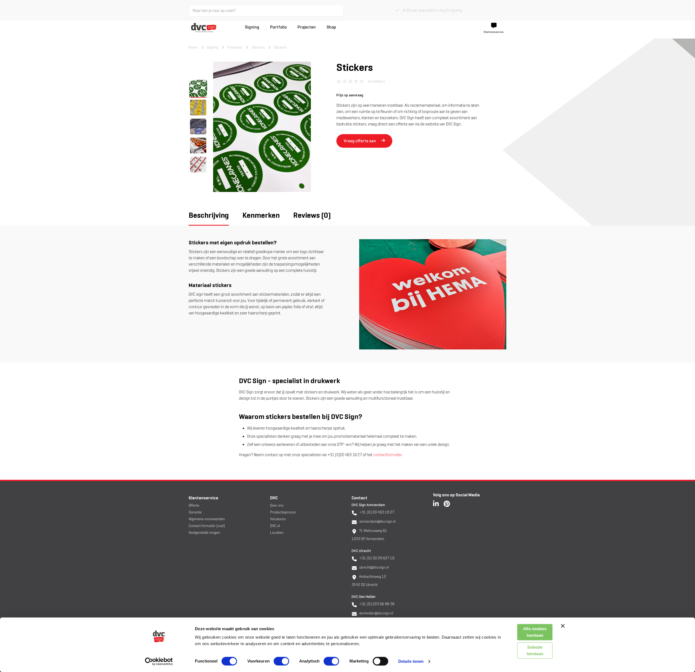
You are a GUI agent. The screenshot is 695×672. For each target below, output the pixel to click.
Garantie (195, 512)
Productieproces (283, 512)
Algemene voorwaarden (207, 519)
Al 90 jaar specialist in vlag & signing (430, 10)
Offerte (194, 505)
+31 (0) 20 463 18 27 (376, 512)
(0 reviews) (376, 81)
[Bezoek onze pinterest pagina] (447, 503)
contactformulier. (388, 454)
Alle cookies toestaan (534, 632)
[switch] (281, 661)
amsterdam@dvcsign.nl (377, 521)
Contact (359, 497)
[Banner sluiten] (563, 626)
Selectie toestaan (535, 650)
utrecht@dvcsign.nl (373, 567)
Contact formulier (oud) (207, 525)
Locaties (276, 532)
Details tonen (411, 661)
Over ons (277, 505)
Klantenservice (203, 497)
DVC (274, 497)
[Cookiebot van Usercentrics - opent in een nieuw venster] (159, 661)
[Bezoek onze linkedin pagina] (436, 503)
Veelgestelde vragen (204, 532)
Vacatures (278, 519)
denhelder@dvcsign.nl (375, 613)
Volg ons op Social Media (456, 494)
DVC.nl (275, 525)
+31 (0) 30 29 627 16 (376, 558)
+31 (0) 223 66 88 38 (376, 604)
